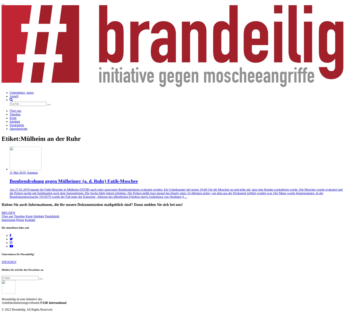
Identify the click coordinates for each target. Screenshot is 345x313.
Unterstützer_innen (22, 92)
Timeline (15, 114)
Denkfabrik (17, 125)
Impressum (8, 220)
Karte (13, 118)
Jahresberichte (18, 128)
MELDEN (8, 212)
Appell (14, 96)
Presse (20, 220)
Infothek (15, 121)
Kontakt (30, 220)
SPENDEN (9, 262)
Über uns (15, 111)
